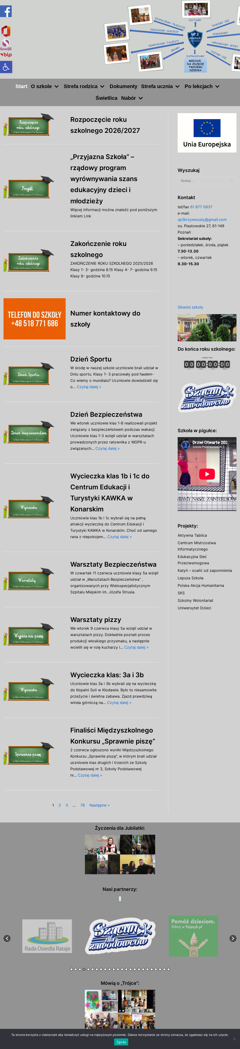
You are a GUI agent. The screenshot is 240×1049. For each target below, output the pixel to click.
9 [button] (105, 969)
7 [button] (96, 969)
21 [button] (155, 969)
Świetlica (106, 98)
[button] (6, 67)
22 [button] (160, 969)
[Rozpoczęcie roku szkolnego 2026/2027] (35, 125)
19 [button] (147, 969)
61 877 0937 (201, 207)
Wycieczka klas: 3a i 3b (107, 675)
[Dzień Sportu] (35, 374)
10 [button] (109, 969)
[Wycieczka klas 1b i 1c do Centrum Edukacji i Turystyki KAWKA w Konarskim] (35, 508)
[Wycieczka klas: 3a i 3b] (35, 690)
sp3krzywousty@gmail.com (202, 219)
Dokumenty (123, 86)
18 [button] (143, 969)
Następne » (100, 805)
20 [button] (151, 969)
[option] (47, 936)
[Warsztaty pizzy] (35, 635)
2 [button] (75, 969)
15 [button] (130, 969)
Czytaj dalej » (89, 386)
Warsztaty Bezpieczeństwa (113, 564)
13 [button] (122, 969)
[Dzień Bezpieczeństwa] (35, 433)
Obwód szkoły (190, 307)
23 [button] (164, 969)
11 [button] (113, 969)
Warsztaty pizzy (95, 620)
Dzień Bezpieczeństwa (106, 414)
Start (21, 86)
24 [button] (168, 969)
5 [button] (88, 969)
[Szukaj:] (207, 180)
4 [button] (84, 969)
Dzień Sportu (91, 359)
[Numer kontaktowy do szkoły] (35, 318)
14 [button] (126, 969)
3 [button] (80, 969)
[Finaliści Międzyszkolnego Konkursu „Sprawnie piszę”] (35, 754)
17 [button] (139, 969)
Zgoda (121, 1042)
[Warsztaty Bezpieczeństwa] (35, 579)
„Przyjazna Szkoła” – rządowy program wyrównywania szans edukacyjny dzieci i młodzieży (103, 179)
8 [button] (101, 969)
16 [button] (134, 969)
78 (82, 805)
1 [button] (71, 969)
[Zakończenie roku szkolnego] (35, 261)
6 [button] (92, 969)
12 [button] (117, 969)
